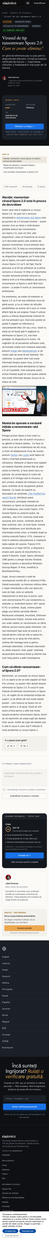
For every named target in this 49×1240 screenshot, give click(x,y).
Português (7, 989)
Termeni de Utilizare (10, 1193)
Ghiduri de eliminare (20, 13)
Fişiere (5, 1174)
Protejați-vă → (24, 855)
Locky (26, 455)
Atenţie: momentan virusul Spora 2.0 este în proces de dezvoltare (22, 159)
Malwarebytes (29, 351)
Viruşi (4, 1165)
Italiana (5, 982)
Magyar (6, 1021)
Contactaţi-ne (7, 1211)
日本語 (5, 1041)
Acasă (4, 13)
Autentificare (39, 3)
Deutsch (6, 976)
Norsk (5, 1015)
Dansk (5, 995)
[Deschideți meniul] (28, 3)
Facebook (6, 1155)
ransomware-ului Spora (28, 217)
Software (6, 1170)
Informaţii (6, 1206)
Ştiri (3, 1178)
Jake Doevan (13, 77)
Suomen (6, 1008)
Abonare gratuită (24, 928)
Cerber (14, 455)
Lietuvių (6, 963)
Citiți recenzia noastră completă (24, 862)
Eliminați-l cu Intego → (24, 126)
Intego (14, 351)
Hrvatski (6, 1034)
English (5, 956)
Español (6, 1002)
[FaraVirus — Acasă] (9, 3)
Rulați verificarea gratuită (24, 1106)
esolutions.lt (17, 1151)
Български (7, 1047)
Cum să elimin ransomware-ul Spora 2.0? (20, 172)
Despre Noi (6, 1189)
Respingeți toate (27, 1231)
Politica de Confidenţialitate (13, 1198)
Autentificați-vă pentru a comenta (24, 796)
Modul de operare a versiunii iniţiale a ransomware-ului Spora (19, 166)
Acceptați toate (10, 1231)
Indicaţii (5, 1202)
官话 (4, 1028)
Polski (5, 969)
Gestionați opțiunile (12, 1236)
